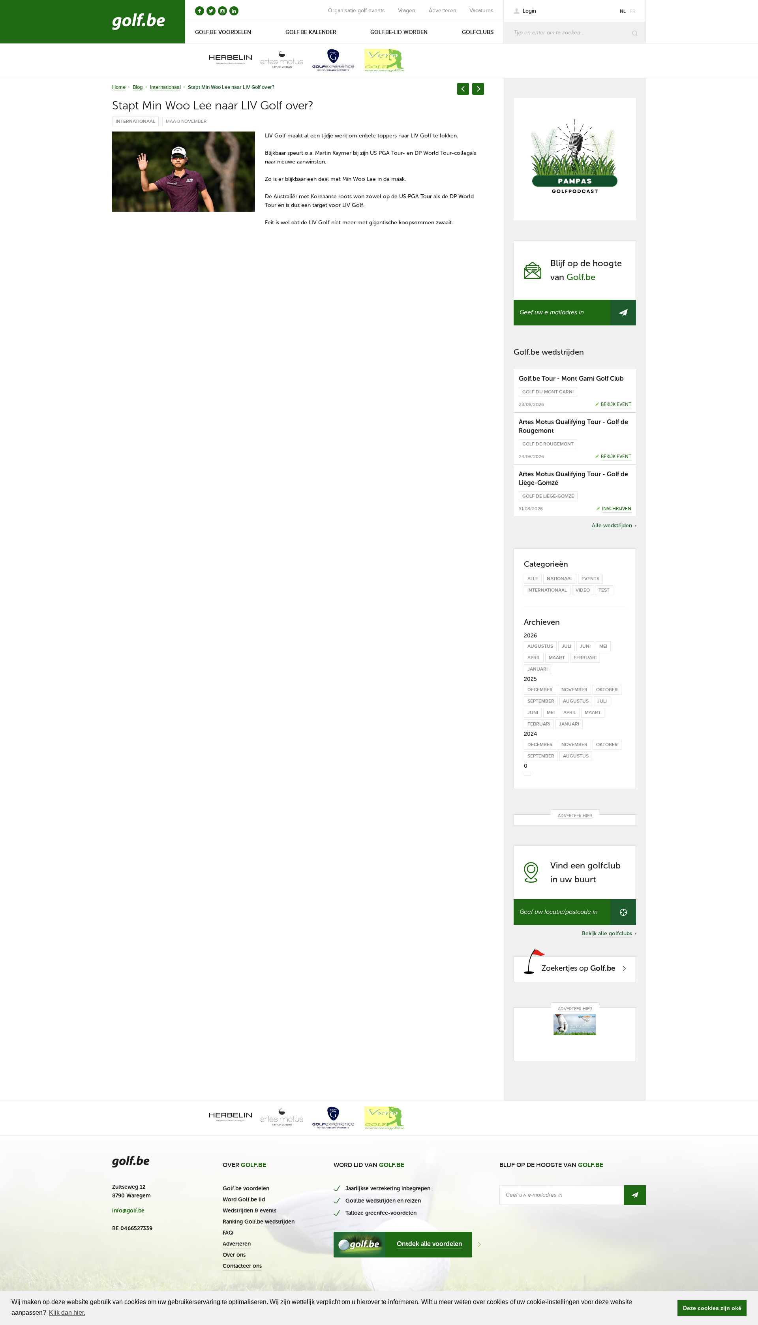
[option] (225, 60)
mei (603, 646)
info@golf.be (128, 1211)
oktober (607, 690)
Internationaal (165, 87)
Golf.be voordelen (246, 1188)
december (540, 690)
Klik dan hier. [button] (67, 1312)
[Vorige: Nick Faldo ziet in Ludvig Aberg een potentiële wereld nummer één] (463, 89)
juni (585, 646)
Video (583, 590)
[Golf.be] (138, 21)
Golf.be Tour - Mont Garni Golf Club (571, 378)
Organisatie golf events (356, 11)
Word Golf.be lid (244, 1199)
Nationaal (560, 579)
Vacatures (481, 11)
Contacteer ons (242, 1266)
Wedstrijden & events (249, 1210)
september (540, 701)
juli (566, 646)
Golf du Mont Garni (548, 392)
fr (633, 11)
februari (585, 658)
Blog (138, 87)
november (574, 690)
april (533, 658)
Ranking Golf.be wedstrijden (259, 1221)
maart (557, 658)
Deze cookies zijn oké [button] (712, 1308)
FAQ (228, 1232)
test (604, 590)
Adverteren (442, 11)
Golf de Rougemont (548, 444)
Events (590, 579)
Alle (532, 579)
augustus (540, 646)
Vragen (406, 11)
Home (119, 87)
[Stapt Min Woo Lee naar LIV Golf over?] (183, 172)
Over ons (234, 1255)
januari (537, 669)
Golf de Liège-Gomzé (548, 496)
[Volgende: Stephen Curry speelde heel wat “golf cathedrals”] (478, 89)
